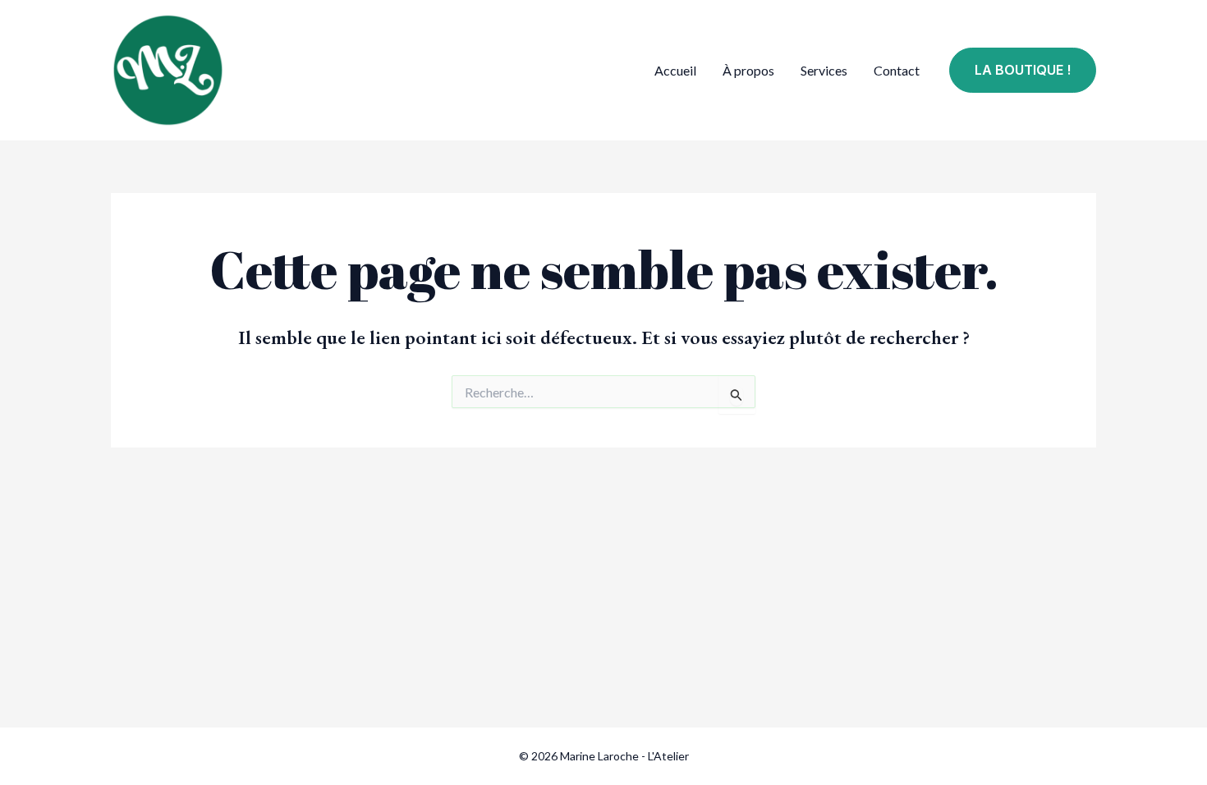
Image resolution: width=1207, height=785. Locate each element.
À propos (748, 70)
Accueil (675, 70)
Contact (897, 70)
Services (824, 70)
